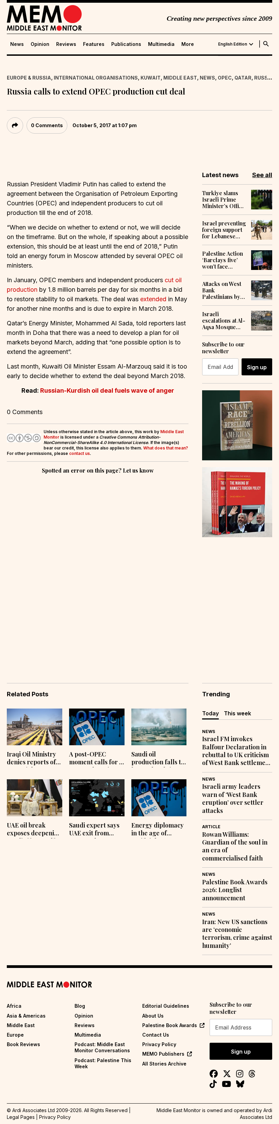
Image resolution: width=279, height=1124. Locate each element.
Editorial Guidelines (165, 1006)
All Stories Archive (164, 1064)
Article (211, 826)
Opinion (40, 44)
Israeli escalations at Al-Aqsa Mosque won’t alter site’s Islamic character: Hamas (223, 320)
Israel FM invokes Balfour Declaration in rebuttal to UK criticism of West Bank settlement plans (237, 751)
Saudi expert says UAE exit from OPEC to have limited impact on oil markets (94, 829)
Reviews (66, 44)
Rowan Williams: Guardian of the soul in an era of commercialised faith (234, 846)
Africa (14, 1006)
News (17, 44)
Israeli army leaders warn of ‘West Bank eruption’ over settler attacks (232, 798)
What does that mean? (165, 447)
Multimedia (161, 44)
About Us (153, 1016)
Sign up (257, 367)
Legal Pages (21, 1117)
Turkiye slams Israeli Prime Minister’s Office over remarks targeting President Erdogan (223, 199)
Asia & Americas (26, 1016)
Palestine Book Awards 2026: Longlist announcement (234, 890)
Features (93, 44)
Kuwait (151, 78)
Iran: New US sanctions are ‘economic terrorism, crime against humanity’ (237, 934)
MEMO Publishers (163, 1054)
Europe (15, 1035)
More (187, 44)
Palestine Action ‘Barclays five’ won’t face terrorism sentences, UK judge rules (222, 260)
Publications (126, 44)
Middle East (180, 78)
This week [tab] (237, 713)
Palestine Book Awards (169, 1025)
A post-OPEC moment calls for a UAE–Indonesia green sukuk (95, 758)
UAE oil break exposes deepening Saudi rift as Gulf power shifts (34, 829)
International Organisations (96, 78)
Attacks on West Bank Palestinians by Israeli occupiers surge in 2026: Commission (224, 290)
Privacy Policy (159, 1044)
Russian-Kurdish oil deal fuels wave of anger (107, 390)
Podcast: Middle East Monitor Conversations (102, 1047)
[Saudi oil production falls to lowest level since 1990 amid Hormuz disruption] (159, 727)
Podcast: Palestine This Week (103, 1063)
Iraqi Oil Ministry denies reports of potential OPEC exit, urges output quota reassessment (32, 758)
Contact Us (155, 1035)
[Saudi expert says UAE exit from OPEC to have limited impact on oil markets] (97, 797)
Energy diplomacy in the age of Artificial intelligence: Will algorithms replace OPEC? (158, 829)
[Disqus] (97, 569)
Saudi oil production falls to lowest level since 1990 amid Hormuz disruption (158, 758)
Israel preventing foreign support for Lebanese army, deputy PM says (224, 230)
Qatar (242, 78)
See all (262, 174)
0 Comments (47, 125)
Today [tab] (210, 713)
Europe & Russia (29, 78)
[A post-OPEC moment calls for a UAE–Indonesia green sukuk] (97, 727)
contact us (79, 453)
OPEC (225, 78)
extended (153, 299)
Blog (80, 1006)
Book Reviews (23, 1044)
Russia (263, 78)
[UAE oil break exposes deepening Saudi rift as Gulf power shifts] (34, 797)
